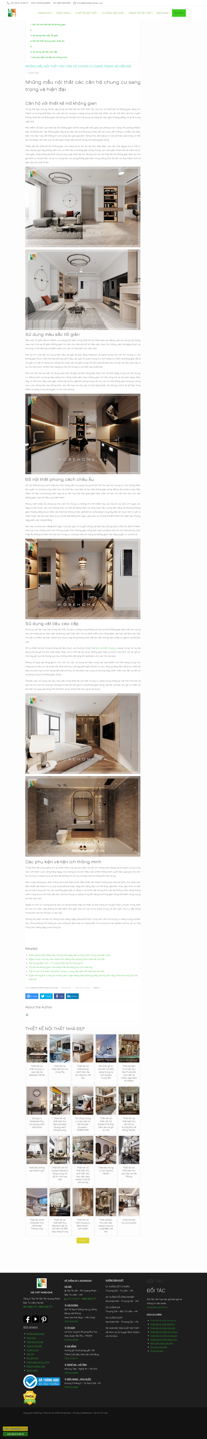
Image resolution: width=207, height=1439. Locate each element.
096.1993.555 (71, 1321)
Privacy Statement (82, 1413)
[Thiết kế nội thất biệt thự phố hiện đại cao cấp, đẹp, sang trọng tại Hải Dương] (83, 1150)
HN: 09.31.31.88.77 (19, 3)
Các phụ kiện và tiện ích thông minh (49, 57)
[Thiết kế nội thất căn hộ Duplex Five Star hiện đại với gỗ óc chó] (106, 1101)
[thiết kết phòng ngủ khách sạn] (36, 1150)
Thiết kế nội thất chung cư (163, 1320)
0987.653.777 (46, 1307)
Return (96, 988)
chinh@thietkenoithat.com (90, 3)
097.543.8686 (71, 1340)
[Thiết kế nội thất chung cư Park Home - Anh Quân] (83, 1202)
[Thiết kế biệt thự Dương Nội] (129, 1202)
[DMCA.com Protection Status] (29, 1397)
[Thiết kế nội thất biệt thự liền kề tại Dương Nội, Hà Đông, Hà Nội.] (129, 1101)
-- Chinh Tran (32, 73)
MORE (82, 1240)
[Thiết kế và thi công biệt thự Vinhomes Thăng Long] (36, 1202)
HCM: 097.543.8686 (40, 3)
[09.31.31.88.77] (18, 1434)
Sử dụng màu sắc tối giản (45, 35)
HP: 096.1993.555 (62, 3)
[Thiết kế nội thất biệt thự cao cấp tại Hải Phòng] (129, 1150)
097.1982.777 (30, 1307)
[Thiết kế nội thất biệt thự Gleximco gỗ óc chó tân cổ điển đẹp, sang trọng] (60, 1202)
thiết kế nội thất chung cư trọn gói (44, 988)
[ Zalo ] (7, 1428)
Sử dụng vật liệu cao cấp (45, 52)
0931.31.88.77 (73, 1298)
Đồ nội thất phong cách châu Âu (48, 41)
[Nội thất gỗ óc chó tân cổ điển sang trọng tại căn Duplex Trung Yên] (106, 1048)
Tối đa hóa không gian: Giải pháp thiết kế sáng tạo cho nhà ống (60, 967)
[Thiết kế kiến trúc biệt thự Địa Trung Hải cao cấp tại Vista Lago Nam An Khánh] (129, 1048)
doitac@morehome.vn (157, 1307)
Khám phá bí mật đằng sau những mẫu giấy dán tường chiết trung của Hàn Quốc (70, 955)
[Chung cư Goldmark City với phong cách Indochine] (36, 1101)
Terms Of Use (101, 1413)
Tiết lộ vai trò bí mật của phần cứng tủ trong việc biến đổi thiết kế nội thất (66, 971)
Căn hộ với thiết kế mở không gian (49, 24)
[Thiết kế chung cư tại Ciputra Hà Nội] (106, 1150)
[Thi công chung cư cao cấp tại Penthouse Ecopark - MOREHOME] (83, 1101)
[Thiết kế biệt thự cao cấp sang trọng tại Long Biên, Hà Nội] (106, 1202)
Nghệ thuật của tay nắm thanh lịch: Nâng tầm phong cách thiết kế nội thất (67, 959)
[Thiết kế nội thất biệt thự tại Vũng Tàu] (60, 1048)
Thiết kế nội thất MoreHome (57, 1413)
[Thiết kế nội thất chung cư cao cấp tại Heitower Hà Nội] (36, 1048)
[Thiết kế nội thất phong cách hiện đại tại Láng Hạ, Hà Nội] (83, 1048)
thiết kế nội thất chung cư (104, 648)
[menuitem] (45, 13)
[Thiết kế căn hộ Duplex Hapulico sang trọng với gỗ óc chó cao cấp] (60, 1150)
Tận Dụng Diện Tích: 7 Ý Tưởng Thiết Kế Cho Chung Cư (56, 963)
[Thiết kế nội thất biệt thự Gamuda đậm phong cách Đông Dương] (60, 1101)
